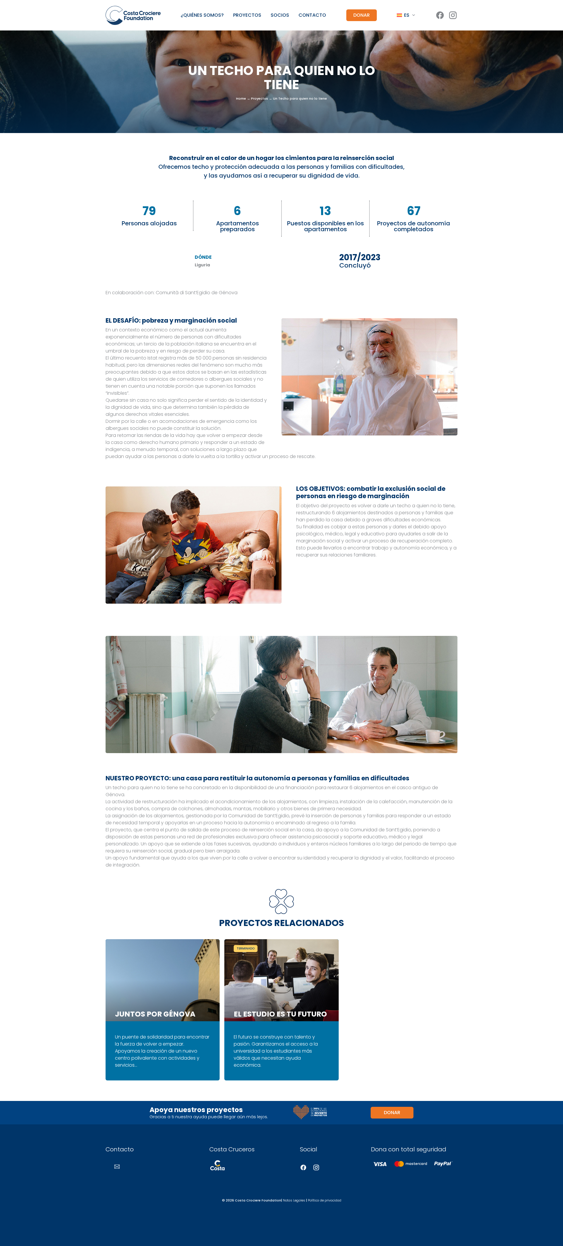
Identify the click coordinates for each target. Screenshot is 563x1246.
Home (241, 98)
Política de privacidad (324, 1200)
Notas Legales (294, 1200)
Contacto (312, 15)
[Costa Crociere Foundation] (133, 15)
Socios (280, 15)
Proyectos (247, 15)
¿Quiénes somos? (202, 15)
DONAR (361, 15)
